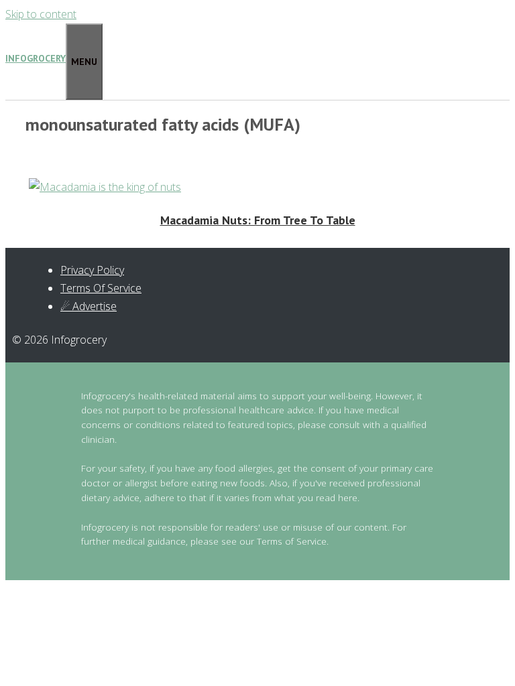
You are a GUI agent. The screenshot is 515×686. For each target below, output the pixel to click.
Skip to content (40, 14)
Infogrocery (35, 58)
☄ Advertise (88, 306)
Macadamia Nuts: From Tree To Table (257, 220)
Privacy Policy (92, 270)
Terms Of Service (100, 288)
